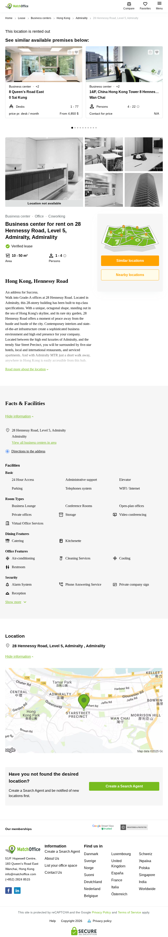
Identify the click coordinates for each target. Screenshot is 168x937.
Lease (21, 18)
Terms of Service (129, 912)
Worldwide (147, 889)
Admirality (82, 18)
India (143, 882)
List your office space (61, 865)
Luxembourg (121, 854)
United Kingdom (118, 863)
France (116, 880)
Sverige (90, 861)
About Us (52, 858)
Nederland (92, 889)
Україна (145, 861)
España (117, 873)
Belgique (91, 896)
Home (8, 18)
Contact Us (53, 872)
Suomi (89, 875)
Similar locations (130, 260)
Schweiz (145, 854)
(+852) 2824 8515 (17, 879)
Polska (144, 868)
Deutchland (93, 882)
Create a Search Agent (62, 851)
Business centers (41, 18)
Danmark (91, 854)
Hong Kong (63, 18)
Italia (115, 887)
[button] (68, 52)
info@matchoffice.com (20, 874)
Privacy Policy (101, 912)
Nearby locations (130, 275)
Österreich (119, 894)
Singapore (147, 875)
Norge (89, 868)
